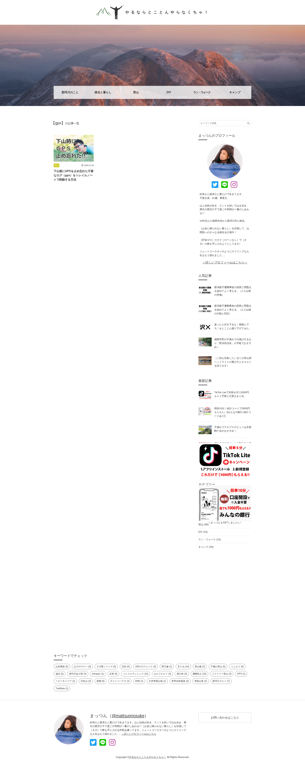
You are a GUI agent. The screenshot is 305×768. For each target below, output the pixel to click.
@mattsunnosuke (128, 715)
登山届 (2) (200, 666)
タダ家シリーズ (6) (106, 666)
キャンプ (235, 92)
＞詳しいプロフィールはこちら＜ (224, 262)
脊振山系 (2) (200, 681)
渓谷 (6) (126, 666)
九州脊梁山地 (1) (157, 681)
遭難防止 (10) (199, 673)
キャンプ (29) (206, 546)
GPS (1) (241, 673)
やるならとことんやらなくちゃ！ (167, 12)
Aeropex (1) (98, 673)
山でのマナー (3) (82, 666)
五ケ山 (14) (183, 666)
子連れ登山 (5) (218, 666)
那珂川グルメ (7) (221, 681)
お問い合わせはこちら (225, 717)
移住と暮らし (103, 92)
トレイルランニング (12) (135, 673)
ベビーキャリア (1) (65, 681)
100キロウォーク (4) (145, 666)
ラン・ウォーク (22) (209, 539)
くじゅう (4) (237, 666)
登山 (136, 92)
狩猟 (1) (139, 681)
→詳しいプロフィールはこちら (139, 733)
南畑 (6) (100, 681)
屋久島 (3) (182, 673)
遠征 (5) (60, 673)
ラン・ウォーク (202, 92)
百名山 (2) (86, 681)
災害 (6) (113, 673)
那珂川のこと (70, 92)
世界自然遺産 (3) (180, 681)
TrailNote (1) (62, 688)
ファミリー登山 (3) (221, 673)
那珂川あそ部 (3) (77, 673)
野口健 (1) (167, 666)
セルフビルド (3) (162, 673)
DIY (168, 92)
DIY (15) (203, 531)
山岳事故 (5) (62, 666)
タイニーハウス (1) (120, 681)
